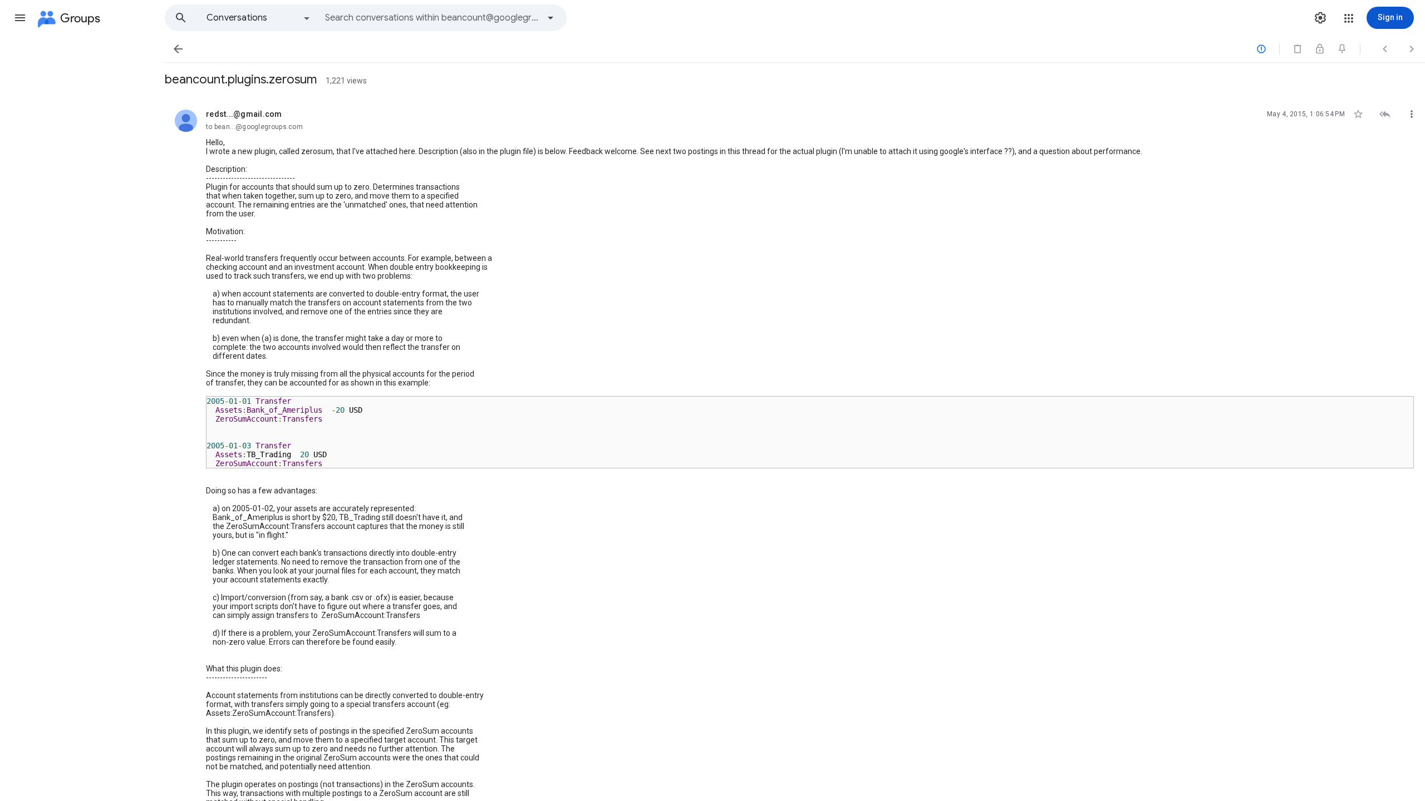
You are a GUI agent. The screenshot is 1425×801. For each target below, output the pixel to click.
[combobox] (432, 18)
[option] (259, 18)
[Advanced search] (550, 18)
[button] (20, 17)
